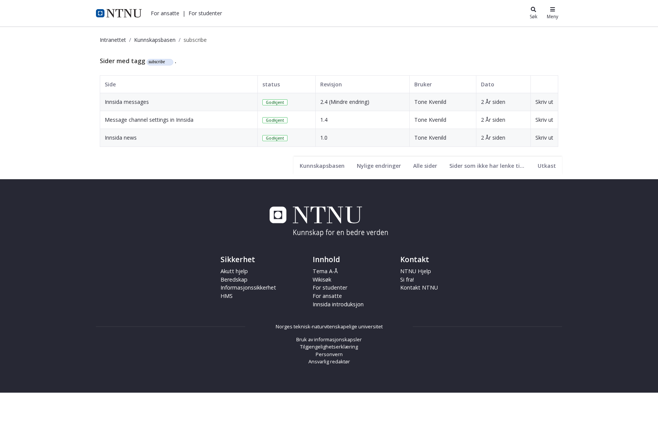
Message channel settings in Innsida (149, 119)
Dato (487, 84)
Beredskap (234, 279)
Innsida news (121, 137)
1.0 (323, 137)
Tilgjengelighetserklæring (329, 346)
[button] (165, 13)
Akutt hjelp (234, 271)
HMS (226, 295)
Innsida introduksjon (338, 304)
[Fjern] (168, 62)
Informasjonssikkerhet (248, 287)
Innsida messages (127, 101)
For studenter (330, 287)
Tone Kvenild (430, 101)
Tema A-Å (325, 271)
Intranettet (113, 39)
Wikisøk (322, 279)
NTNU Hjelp (415, 271)
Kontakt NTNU (419, 287)
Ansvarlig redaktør (329, 361)
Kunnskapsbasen (155, 39)
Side (110, 84)
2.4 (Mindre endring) (344, 101)
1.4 (323, 119)
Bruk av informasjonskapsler (329, 339)
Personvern (329, 354)
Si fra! (407, 279)
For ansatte (327, 295)
